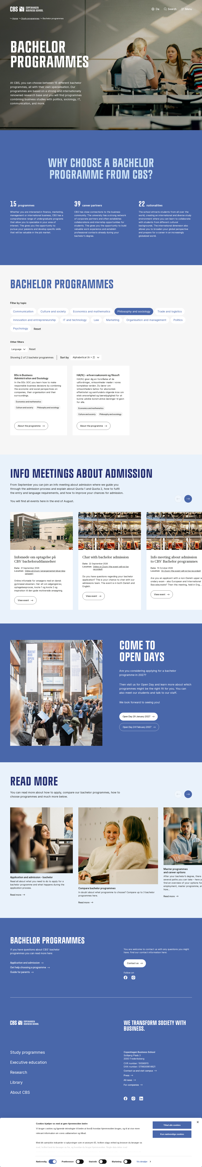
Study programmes (30, 18)
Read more (15, 894)
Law (96, 320)
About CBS (20, 1092)
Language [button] (16, 349)
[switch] (80, 1161)
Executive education (28, 1062)
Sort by (64, 357)
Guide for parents (20, 972)
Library (16, 1082)
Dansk (155, 9)
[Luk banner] (198, 1122)
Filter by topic (18, 303)
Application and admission (25, 962)
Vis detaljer (142, 1161)
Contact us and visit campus (138, 1070)
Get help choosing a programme (28, 967)
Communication (23, 311)
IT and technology (75, 320)
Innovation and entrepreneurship (34, 320)
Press (126, 1075)
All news (128, 1080)
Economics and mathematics (91, 311)
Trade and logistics (169, 311)
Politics (178, 320)
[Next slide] (188, 499)
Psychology (20, 328)
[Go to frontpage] (26, 9)
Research (18, 1072)
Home (15, 18)
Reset (37, 329)
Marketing (112, 320)
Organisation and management (146, 320)
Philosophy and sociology (133, 311)
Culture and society (53, 311)
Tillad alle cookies (172, 1125)
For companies (131, 1084)
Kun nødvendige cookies (172, 1134)
